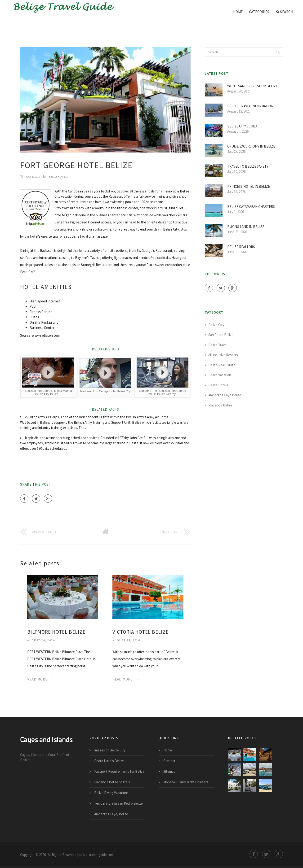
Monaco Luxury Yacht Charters (185, 782)
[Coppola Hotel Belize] (265, 754)
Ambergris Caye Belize (224, 395)
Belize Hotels (58, 176)
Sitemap (169, 771)
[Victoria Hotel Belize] (147, 596)
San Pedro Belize (220, 334)
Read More (37, 679)
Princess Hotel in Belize (248, 186)
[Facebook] (24, 498)
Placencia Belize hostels (112, 782)
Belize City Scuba (242, 126)
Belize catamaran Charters (251, 206)
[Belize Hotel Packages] (249, 785)
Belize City (216, 325)
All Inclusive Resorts (223, 355)
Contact (169, 761)
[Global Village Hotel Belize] (249, 769)
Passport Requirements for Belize (119, 771)
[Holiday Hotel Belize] (234, 769)
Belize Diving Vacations (111, 792)
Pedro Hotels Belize (109, 761)
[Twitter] (36, 498)
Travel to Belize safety (247, 166)
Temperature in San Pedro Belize (118, 803)
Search (286, 11)
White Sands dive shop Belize (252, 86)
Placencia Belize (220, 405)
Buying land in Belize (245, 226)
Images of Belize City (109, 750)
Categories (259, 11)
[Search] (278, 52)
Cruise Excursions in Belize (251, 146)
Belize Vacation (219, 375)
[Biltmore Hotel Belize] (62, 596)
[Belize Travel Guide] (61, 7)
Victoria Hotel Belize (140, 632)
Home (238, 11)
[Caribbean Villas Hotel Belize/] (234, 785)
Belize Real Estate (221, 365)
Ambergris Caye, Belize (111, 814)
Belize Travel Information (250, 106)
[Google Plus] (48, 498)
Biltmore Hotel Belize (56, 632)
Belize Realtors (241, 246)
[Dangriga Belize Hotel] (265, 785)
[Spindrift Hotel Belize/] (265, 769)
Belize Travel (217, 345)
